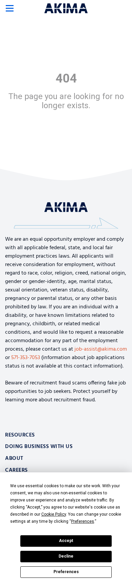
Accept (66, 540)
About (14, 458)
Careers (16, 470)
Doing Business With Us (38, 446)
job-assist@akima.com (100, 349)
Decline (66, 556)
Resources (20, 435)
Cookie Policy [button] (53, 514)
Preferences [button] (82, 521)
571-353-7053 (25, 357)
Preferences (66, 571)
